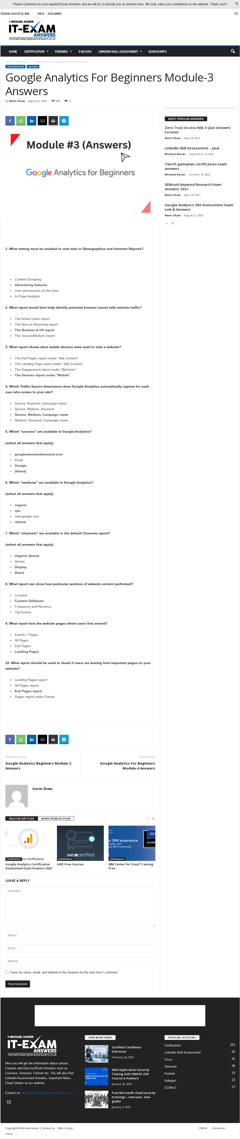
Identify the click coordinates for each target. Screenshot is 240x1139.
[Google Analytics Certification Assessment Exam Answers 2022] (28, 843)
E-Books (85, 51)
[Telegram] (64, 120)
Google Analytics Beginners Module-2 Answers (38, 765)
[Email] (42, 120)
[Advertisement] (154, 30)
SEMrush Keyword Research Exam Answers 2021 (193, 186)
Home (13, 51)
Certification (34, 51)
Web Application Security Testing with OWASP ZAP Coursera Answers (130, 1074)
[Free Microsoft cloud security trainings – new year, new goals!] (96, 1099)
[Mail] (236, 13)
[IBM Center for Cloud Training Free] (132, 843)
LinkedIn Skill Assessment (118, 51)
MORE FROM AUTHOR (56, 818)
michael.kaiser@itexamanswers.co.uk (47, 1093)
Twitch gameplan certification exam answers (196, 166)
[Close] (236, 3)
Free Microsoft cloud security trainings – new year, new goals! (133, 1097)
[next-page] (153, 818)
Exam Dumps (158, 51)
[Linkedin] (31, 120)
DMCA (41, 13)
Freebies (61, 51)
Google (33, 66)
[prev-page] (147, 818)
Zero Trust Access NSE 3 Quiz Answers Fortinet (198, 129)
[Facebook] (10, 120)
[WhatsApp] (21, 120)
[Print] (53, 120)
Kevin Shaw (17, 101)
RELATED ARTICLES (21, 818)
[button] (233, 51)
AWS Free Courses (70, 864)
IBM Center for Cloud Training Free (131, 866)
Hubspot (170, 1080)
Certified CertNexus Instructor (126, 1049)
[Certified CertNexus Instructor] (96, 1054)
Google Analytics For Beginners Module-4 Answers (127, 765)
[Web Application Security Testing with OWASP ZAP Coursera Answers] (96, 1076)
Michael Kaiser (175, 154)
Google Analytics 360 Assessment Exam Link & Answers (199, 207)
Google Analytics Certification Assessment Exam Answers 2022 (28, 866)
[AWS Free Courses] (80, 843)
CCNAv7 (170, 1087)
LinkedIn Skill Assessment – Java (192, 148)
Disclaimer (54, 13)
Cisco (168, 1059)
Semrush (171, 1066)
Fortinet (170, 1073)
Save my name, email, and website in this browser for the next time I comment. (64, 972)
